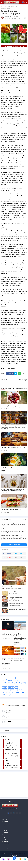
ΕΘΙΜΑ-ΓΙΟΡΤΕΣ (17, 680)
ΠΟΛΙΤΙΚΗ (5, 692)
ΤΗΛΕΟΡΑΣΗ (5, 694)
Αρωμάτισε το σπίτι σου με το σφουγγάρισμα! (15, 598)
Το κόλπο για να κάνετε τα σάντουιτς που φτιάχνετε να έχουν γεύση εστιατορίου (11, 510)
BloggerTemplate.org (14, 855)
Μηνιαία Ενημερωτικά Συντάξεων (10, 750)
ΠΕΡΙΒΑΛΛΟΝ (14, 689)
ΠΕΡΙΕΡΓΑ (21, 689)
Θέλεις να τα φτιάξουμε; (8, 586)
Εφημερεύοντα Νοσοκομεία (11, 765)
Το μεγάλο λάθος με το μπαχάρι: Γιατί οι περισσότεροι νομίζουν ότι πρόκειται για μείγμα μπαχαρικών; (13, 427)
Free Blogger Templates (12, 853)
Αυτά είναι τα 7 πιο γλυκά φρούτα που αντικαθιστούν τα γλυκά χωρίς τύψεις (10, 406)
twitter (21, 553)
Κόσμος (5, 830)
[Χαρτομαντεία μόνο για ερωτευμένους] (5, 610)
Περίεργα (6, 832)
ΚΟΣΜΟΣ (5, 687)
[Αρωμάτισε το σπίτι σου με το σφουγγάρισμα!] (5, 599)
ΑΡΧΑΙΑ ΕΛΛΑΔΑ (19, 678)
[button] (26, 2)
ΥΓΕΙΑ (11, 694)
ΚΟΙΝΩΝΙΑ (18, 685)
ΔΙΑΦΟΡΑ (10, 680)
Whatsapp (19, 373)
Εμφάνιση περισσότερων (21, 388)
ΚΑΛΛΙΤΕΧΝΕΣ (11, 685)
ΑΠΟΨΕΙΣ (12, 678)
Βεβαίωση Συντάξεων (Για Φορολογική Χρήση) (11, 746)
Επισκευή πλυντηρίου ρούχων (16, 603)
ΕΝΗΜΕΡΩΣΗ (11, 682)
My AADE (7, 739)
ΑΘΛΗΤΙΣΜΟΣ (5, 678)
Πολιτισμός (6, 843)
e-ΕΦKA (7, 760)
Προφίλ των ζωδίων (19, 658)
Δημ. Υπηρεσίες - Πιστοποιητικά (9, 742)
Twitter (15, 373)
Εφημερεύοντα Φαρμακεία (11, 767)
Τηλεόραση (6, 845)
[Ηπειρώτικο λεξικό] (5, 593)
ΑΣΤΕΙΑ (4, 680)
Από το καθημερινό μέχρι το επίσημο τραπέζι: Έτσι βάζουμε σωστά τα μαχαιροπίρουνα (12, 490)
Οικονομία (6, 821)
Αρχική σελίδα (4, 6)
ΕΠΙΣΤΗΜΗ (18, 682)
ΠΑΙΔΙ (16, 687)
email (21, 557)
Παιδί (5, 837)
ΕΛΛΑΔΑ (4, 682)
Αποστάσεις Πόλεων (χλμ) (11, 755)
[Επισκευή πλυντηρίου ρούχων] (5, 604)
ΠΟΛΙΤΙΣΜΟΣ (11, 692)
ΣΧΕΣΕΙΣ (17, 692)
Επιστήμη (6, 823)
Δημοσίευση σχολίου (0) (14, 544)
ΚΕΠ (6, 758)
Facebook (11, 373)
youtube (9, 557)
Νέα (4, 825)
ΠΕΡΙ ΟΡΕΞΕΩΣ (11, 6)
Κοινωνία (6, 828)
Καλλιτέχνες (6, 848)
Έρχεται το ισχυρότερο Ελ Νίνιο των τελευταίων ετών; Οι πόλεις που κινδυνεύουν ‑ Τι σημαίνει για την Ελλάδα (7, 662)
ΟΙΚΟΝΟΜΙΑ (10, 687)
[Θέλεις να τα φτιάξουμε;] (14, 575)
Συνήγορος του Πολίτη (10, 763)
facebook (9, 553)
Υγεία (5, 839)
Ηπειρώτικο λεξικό (13, 591)
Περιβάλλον (6, 841)
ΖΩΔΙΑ (23, 682)
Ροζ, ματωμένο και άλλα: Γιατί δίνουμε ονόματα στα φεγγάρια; (8, 634)
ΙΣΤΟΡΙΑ (4, 685)
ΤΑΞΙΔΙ (22, 692)
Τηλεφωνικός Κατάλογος (11, 753)
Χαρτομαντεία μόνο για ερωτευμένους (17, 609)
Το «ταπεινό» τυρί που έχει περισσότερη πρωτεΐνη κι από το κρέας (13, 448)
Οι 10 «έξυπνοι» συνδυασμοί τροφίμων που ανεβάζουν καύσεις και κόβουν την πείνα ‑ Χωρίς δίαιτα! (13, 469)
